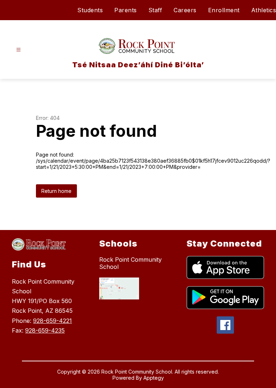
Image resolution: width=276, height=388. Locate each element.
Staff (155, 10)
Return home (56, 191)
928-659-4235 (45, 330)
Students (90, 10)
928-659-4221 (52, 320)
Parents (125, 10)
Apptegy (153, 378)
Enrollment (224, 10)
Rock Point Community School (130, 263)
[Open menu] (18, 50)
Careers (185, 10)
